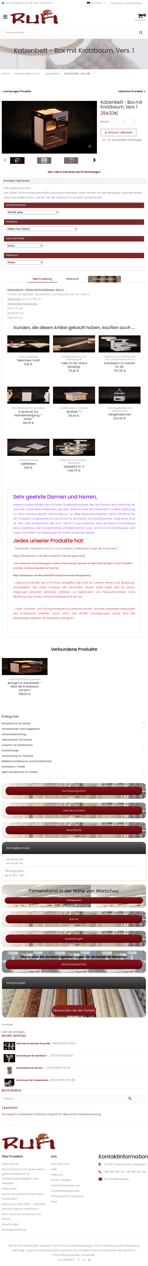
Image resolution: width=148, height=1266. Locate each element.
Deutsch (96, 3)
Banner (74, 919)
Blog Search (11, 1090)
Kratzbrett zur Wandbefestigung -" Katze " (28, 415)
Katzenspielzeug (28, 356)
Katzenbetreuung (90, 1114)
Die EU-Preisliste (61, 1180)
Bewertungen (10, 1224)
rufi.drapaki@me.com (17, 3)
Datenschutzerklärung (65, 1185)
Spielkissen (28, 464)
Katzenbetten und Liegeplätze (21, 729)
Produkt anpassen (120, 132)
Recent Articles (14, 1036)
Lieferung (57, 1174)
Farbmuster (9, 1188)
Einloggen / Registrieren (126, 3)
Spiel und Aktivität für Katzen (20, 772)
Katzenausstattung (14, 734)
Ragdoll (53, 1114)
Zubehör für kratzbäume (17, 745)
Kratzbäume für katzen (16, 723)
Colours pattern (104, 279)
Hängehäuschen (119, 414)
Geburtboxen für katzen (17, 739)
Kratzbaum (40, 1114)
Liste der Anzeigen (13, 1032)
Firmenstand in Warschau (67, 1196)
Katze (74, 1114)
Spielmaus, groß (28, 360)
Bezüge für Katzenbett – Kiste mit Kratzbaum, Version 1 (25, 686)
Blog (54, 1201)
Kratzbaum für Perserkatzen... (32, 1080)
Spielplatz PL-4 (74, 466)
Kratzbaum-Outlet (13, 766)
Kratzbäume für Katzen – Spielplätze (74, 461)
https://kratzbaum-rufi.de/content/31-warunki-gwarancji (49, 556)
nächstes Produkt (130, 91)
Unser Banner (10, 1164)
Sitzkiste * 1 (74, 412)
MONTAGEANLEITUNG (73, 964)
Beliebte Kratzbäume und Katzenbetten (27, 761)
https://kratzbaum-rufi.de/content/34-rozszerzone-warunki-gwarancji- (52, 575)
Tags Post (10, 1108)
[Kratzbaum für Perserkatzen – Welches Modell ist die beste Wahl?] (9, 1083)
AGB (53, 1169)
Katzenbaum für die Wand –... (32, 1055)
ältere (66, 1114)
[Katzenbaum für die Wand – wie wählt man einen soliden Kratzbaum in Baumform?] (9, 1058)
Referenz (72, 279)
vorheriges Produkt (17, 91)
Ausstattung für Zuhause (74, 408)
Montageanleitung (14, 1229)
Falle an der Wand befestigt (74, 365)
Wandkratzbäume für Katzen (28, 408)
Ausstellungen (74, 939)
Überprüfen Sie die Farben (74, 1010)
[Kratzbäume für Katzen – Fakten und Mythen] (9, 1070)
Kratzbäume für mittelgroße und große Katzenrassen (120, 358)
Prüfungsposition (74, 900)
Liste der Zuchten (74, 810)
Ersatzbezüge (10, 750)
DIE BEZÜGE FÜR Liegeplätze (25, 679)
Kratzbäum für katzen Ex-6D (119, 365)
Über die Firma (60, 1164)
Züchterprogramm (74, 791)
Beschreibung (42, 279)
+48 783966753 (42, 3)
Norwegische (10, 1114)
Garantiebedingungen (65, 1191)
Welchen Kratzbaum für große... (34, 1043)
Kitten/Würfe (74, 830)
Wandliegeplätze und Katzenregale (74, 358)
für (60, 1114)
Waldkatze (25, 1114)
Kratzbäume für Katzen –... (31, 1067)
